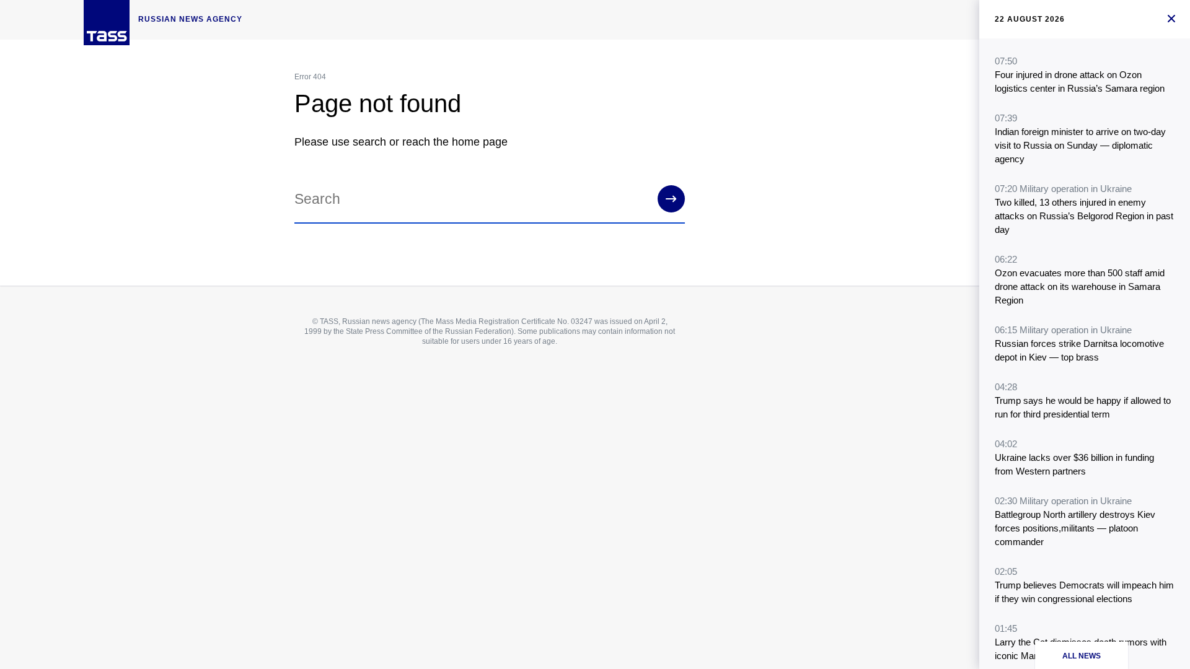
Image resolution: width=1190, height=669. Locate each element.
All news (1081, 656)
